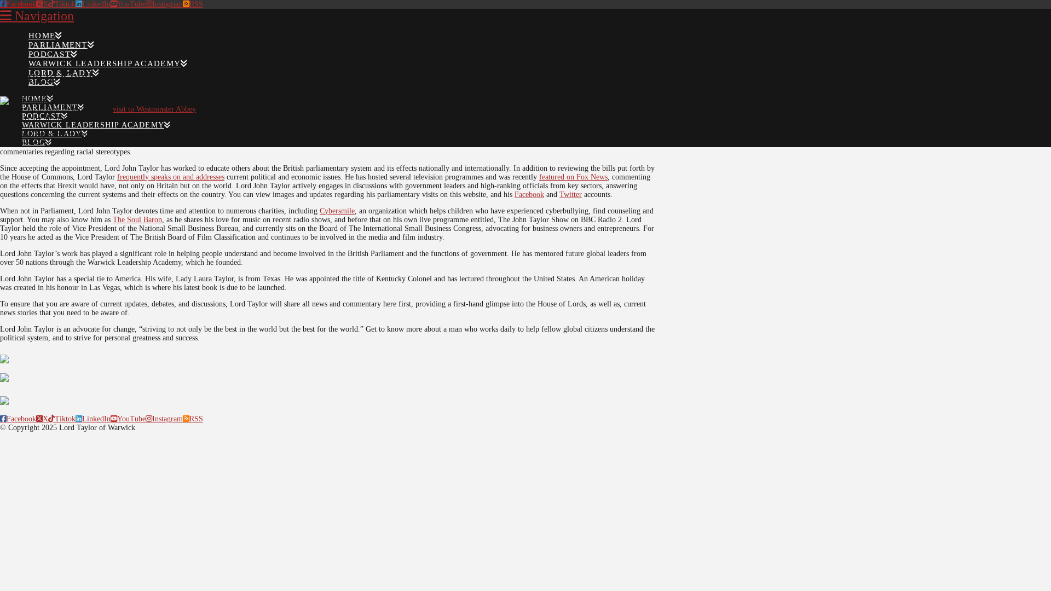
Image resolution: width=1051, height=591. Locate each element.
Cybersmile (337, 211)
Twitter (570, 194)
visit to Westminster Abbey (154, 109)
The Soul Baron (137, 220)
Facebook (529, 194)
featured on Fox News (573, 177)
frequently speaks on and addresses (170, 177)
